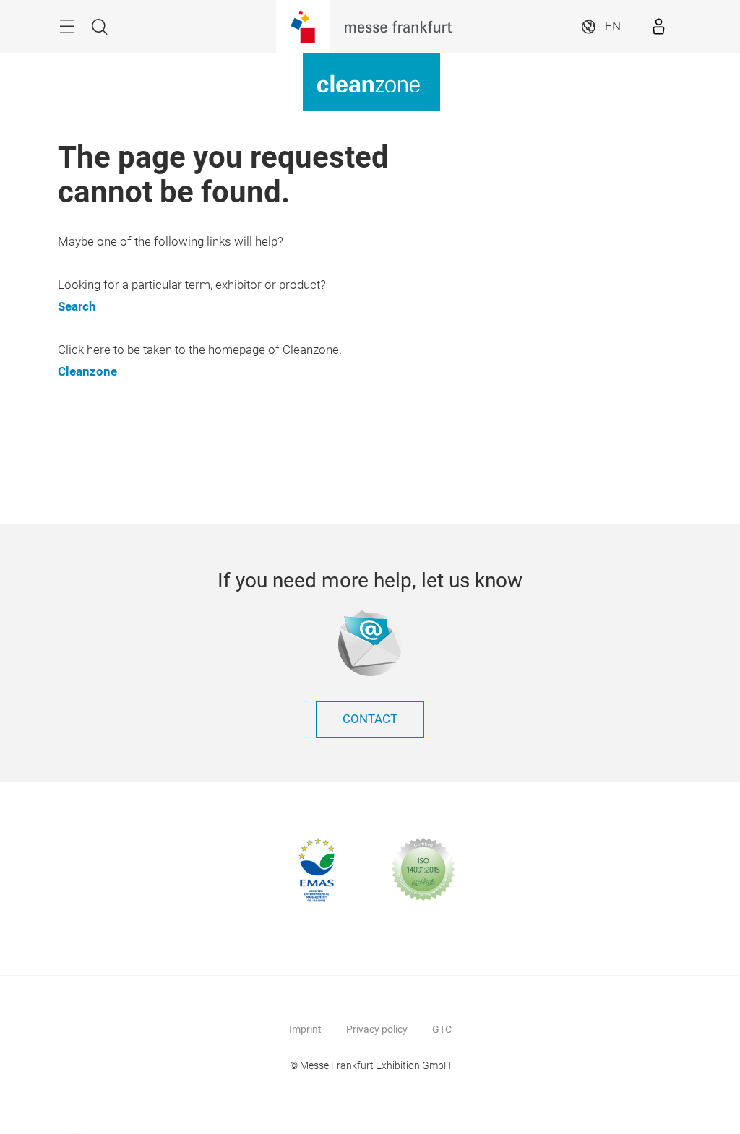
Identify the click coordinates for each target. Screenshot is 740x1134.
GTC (442, 1029)
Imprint (305, 1029)
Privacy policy (377, 1029)
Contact (370, 719)
